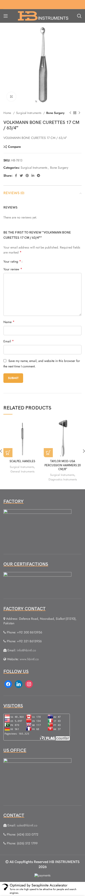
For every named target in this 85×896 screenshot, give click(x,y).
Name (9, 321)
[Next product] (79, 113)
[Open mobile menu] (5, 15)
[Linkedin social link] (33, 175)
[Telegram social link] (38, 175)
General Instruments (22, 471)
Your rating (12, 261)
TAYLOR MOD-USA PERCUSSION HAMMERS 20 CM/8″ (62, 465)
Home (7, 113)
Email (8, 341)
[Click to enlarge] (11, 96)
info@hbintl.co (26, 650)
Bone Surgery (55, 113)
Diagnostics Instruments (63, 479)
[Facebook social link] (16, 175)
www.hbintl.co (29, 659)
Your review (12, 269)
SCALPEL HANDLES (22, 461)
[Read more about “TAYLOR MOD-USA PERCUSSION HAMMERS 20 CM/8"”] (48, 452)
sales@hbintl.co (27, 825)
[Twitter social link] (21, 175)
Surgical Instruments (29, 113)
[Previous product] (70, 113)
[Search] (79, 15)
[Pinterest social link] (27, 175)
